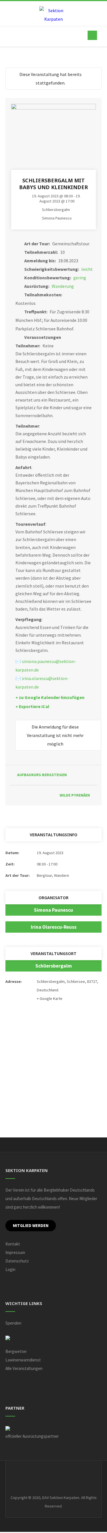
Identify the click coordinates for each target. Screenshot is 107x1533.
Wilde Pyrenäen (75, 795)
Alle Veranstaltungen (24, 1368)
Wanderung (63, 286)
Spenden (13, 1323)
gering (79, 277)
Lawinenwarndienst (23, 1360)
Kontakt (12, 1244)
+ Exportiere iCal (32, 706)
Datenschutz (17, 1261)
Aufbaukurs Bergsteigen (42, 774)
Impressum (15, 1252)
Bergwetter (16, 1351)
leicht (87, 269)
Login (10, 1269)
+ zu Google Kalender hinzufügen (49, 697)
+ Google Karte (49, 998)
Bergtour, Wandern (53, 875)
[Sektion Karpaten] (53, 14)
